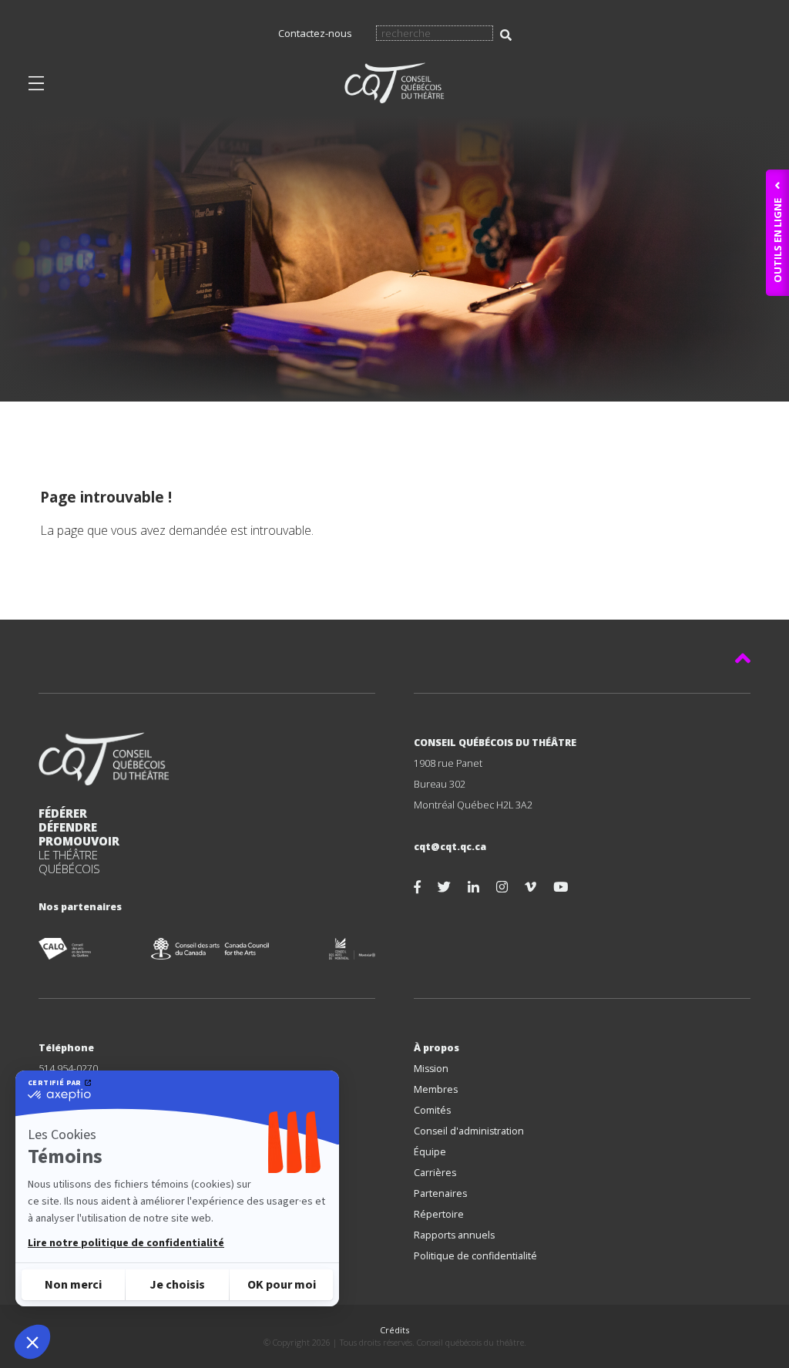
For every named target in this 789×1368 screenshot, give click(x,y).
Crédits (394, 1330)
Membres (436, 1089)
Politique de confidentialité (475, 1255)
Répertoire (439, 1214)
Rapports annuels (454, 1235)
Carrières (435, 1172)
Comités (432, 1110)
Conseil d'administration (469, 1131)
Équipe (430, 1151)
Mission (431, 1068)
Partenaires (440, 1193)
